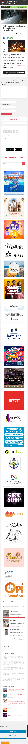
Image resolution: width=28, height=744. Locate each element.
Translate (20, 649)
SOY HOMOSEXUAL (12, 708)
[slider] (23, 72)
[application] (14, 72)
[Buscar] (23, 163)
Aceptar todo (13, 731)
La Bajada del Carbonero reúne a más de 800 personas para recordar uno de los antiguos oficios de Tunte (14, 657)
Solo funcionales (13, 735)
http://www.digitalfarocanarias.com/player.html (15, 65)
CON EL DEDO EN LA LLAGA (14, 158)
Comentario (3, 84)
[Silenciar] (20, 72)
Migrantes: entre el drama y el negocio (16, 689)
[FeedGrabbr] (14, 639)
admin (14, 33)
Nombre (3, 100)
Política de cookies (12, 726)
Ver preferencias (13, 740)
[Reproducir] (4, 72)
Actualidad (20, 33)
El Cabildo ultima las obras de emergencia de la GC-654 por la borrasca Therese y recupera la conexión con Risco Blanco (14, 673)
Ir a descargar (5, 74)
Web (2, 109)
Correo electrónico (5, 104)
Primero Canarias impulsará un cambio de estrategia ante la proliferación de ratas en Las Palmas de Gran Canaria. (13, 668)
